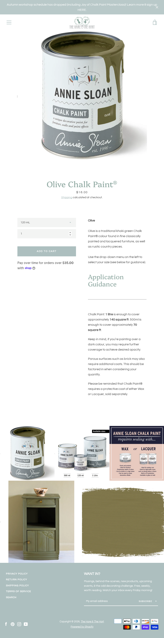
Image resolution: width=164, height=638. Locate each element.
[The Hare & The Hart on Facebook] (6, 624)
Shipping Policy (17, 585)
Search (11, 597)
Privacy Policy (17, 573)
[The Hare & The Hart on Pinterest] (13, 624)
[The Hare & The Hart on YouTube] (26, 624)
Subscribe (146, 601)
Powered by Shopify (82, 627)
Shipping (66, 197)
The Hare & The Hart (92, 621)
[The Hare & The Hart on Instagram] (19, 624)
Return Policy (16, 579)
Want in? (92, 574)
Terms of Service (18, 591)
